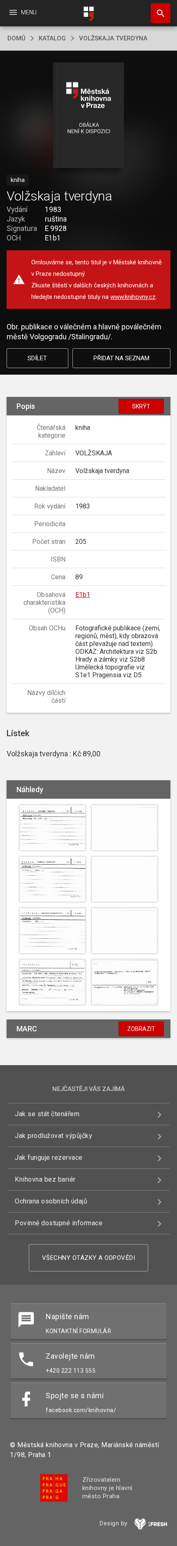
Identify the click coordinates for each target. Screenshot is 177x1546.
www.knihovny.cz (133, 297)
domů (16, 38)
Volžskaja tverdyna (113, 38)
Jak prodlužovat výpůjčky (53, 1136)
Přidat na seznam (121, 358)
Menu (22, 12)
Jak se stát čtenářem (47, 1114)
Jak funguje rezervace (49, 1157)
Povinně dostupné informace (58, 1223)
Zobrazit (141, 1029)
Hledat (158, 13)
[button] (89, 116)
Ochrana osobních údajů (51, 1201)
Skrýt (141, 406)
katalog (52, 38)
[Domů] (88, 14)
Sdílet (37, 358)
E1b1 (82, 595)
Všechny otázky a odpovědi (88, 1258)
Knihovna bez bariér (45, 1179)
